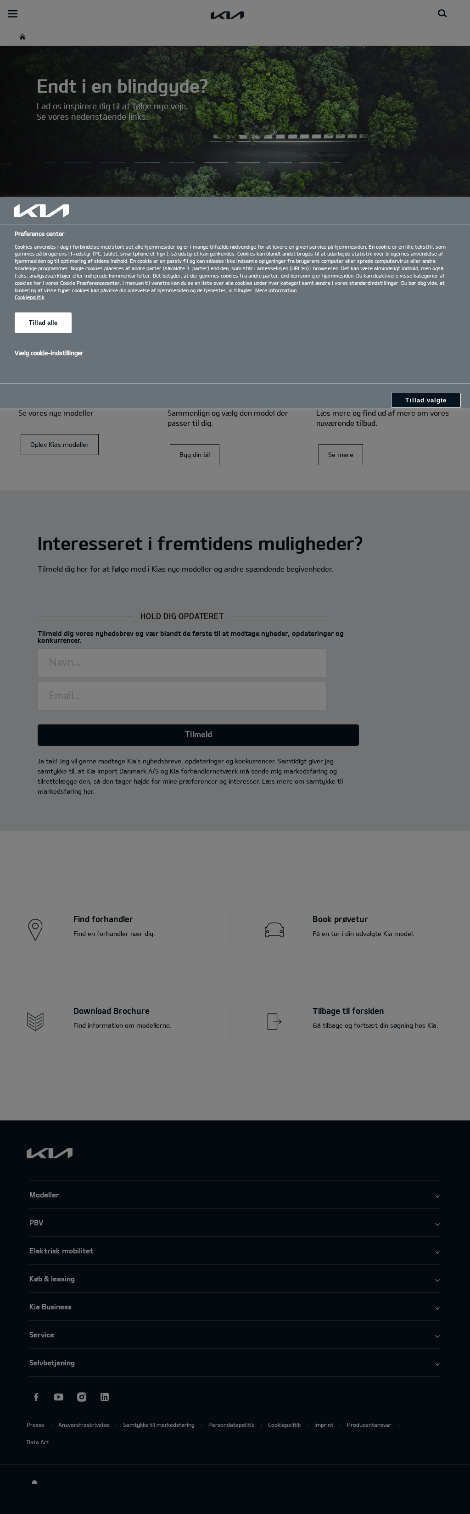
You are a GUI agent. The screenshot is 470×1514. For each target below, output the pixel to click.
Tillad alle (43, 322)
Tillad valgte (426, 400)
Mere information (276, 290)
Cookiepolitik (30, 297)
